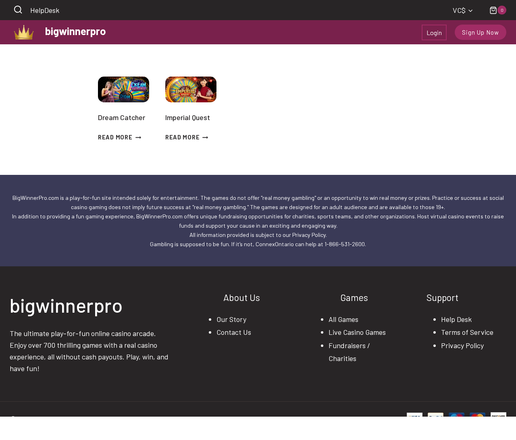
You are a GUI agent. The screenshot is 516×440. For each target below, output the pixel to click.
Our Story (231, 319)
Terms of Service (467, 332)
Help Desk (456, 319)
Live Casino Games (357, 332)
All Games (343, 319)
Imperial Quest (187, 117)
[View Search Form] (18, 10)
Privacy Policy (462, 345)
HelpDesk (44, 10)
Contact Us (233, 332)
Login (434, 32)
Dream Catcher (121, 117)
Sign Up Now (480, 32)
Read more (115, 137)
